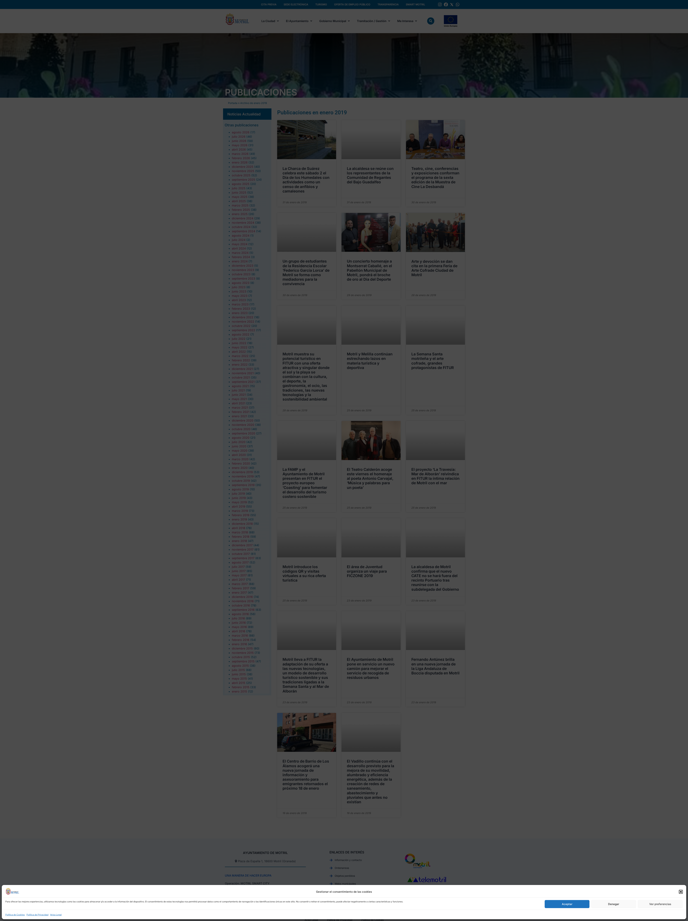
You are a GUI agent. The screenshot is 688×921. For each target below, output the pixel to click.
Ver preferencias (660, 904)
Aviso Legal (56, 914)
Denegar (613, 904)
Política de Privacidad (37, 914)
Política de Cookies (15, 914)
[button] (681, 892)
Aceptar (567, 904)
